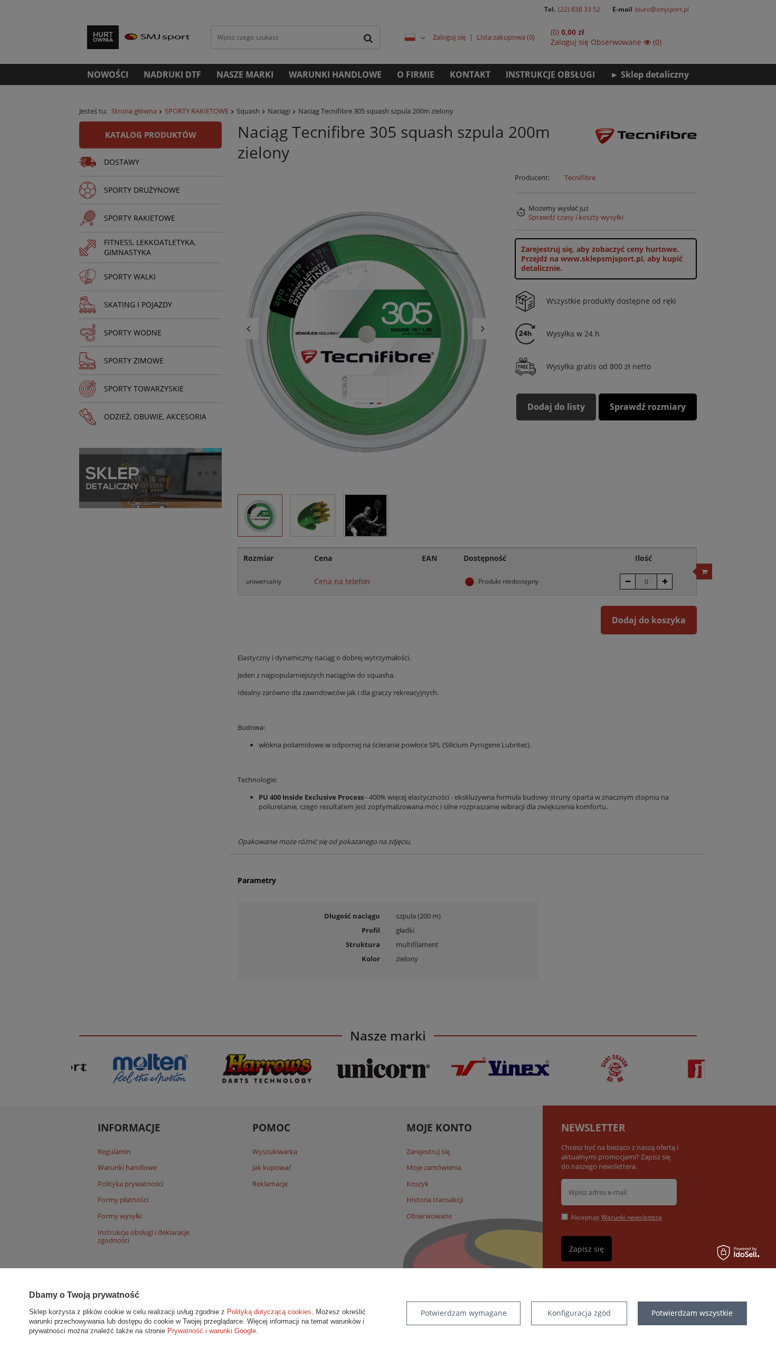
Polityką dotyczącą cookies (269, 1312)
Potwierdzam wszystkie (692, 1313)
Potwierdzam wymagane (464, 1313)
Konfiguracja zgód (579, 1313)
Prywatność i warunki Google (211, 1331)
